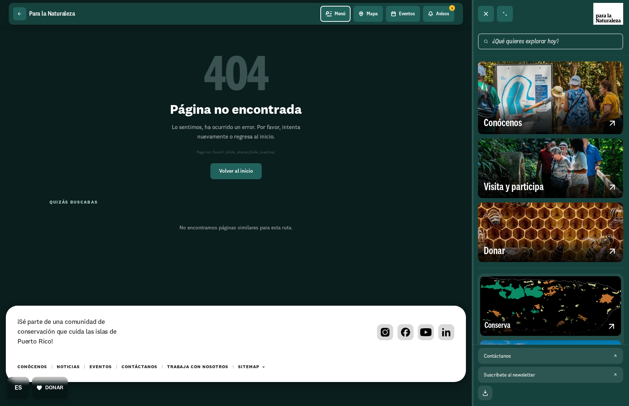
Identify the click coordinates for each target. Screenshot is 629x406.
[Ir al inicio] (608, 14)
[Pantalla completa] (505, 14)
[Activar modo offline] (485, 393)
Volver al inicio (236, 171)
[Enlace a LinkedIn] (446, 332)
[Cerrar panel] (486, 14)
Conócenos (32, 367)
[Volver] (19, 13)
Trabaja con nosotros (197, 367)
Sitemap (248, 367)
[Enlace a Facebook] (405, 332)
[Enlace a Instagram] (385, 332)
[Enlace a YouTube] (426, 332)
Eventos (101, 367)
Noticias (68, 367)
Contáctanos (139, 367)
